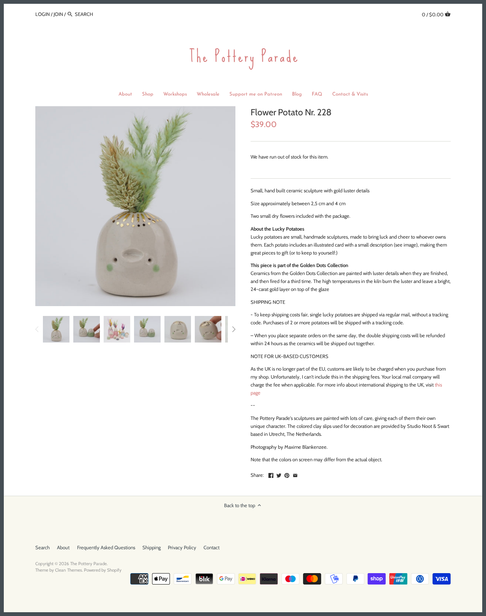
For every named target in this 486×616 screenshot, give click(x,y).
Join (58, 14)
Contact (211, 547)
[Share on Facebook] (270, 474)
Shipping (151, 547)
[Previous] (37, 329)
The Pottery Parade (88, 563)
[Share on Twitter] (278, 474)
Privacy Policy (182, 547)
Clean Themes (68, 570)
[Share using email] (295, 474)
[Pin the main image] (286, 474)
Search (42, 547)
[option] (56, 329)
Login (42, 14)
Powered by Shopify (103, 570)
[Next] (233, 329)
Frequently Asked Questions (106, 547)
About (63, 547)
